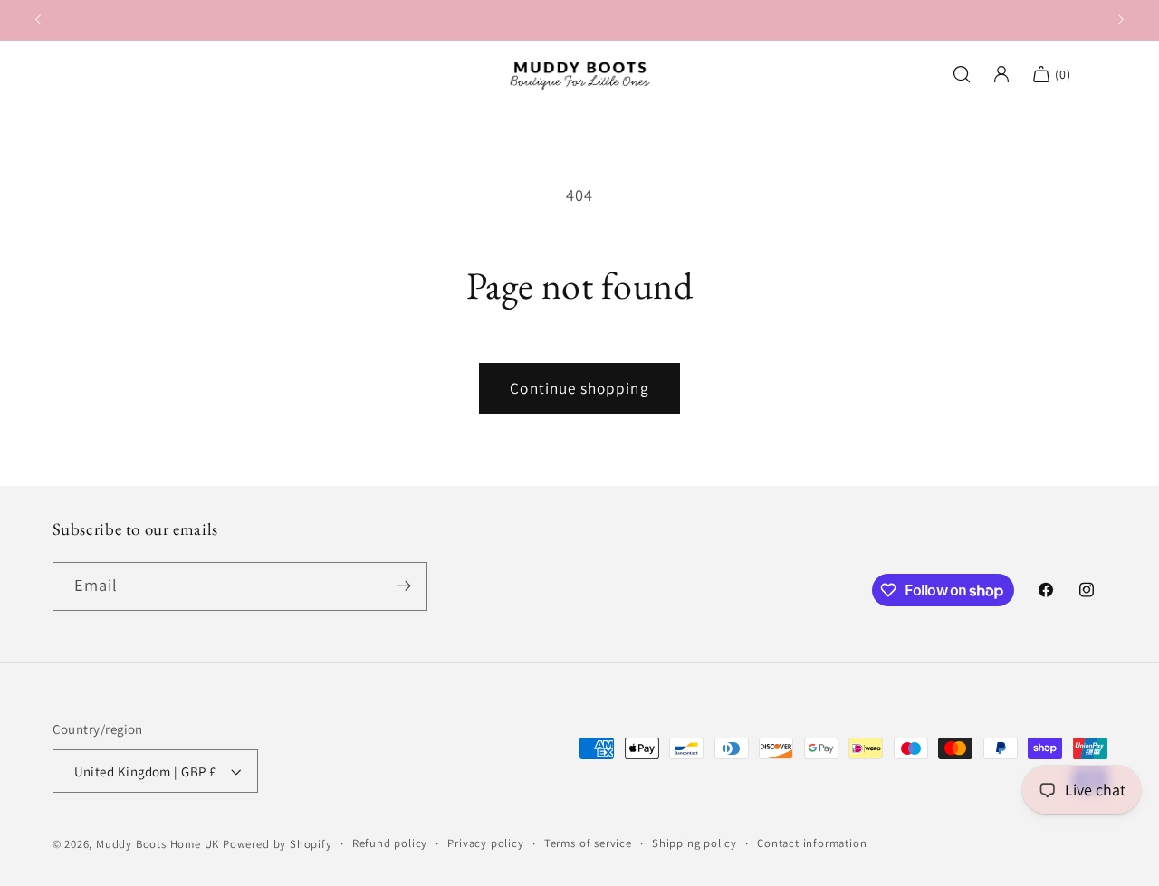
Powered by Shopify (277, 844)
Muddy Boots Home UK (157, 844)
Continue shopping (579, 387)
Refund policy (389, 843)
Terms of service (588, 843)
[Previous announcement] (38, 20)
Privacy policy (485, 843)
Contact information (812, 843)
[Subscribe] (403, 586)
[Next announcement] (1121, 20)
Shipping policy (694, 843)
